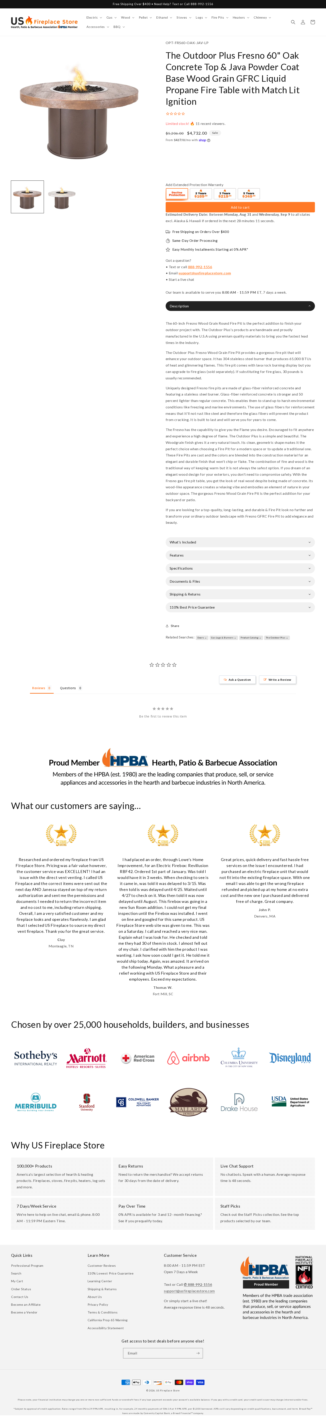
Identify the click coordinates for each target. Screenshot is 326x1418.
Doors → (202, 637)
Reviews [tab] (38, 688)
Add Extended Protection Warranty (195, 184)
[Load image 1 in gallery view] (27, 197)
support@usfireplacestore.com (205, 273)
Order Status (21, 1289)
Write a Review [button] (280, 680)
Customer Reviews (102, 1265)
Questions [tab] (68, 688)
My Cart (17, 1281)
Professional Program (27, 1265)
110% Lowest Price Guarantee (111, 1273)
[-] (177, 194)
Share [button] (175, 626)
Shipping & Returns (102, 1289)
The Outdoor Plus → (277, 637)
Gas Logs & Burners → (223, 637)
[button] (94, 17)
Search (16, 1273)
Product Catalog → (251, 637)
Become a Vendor (24, 1312)
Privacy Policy (98, 1304)
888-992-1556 (200, 267)
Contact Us (19, 1297)
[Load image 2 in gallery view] (62, 197)
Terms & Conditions (103, 1312)
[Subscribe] (198, 1353)
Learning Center (100, 1281)
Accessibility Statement (106, 1328)
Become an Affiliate (26, 1304)
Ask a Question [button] (240, 680)
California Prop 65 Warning (108, 1320)
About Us (95, 1297)
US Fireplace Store (168, 1390)
